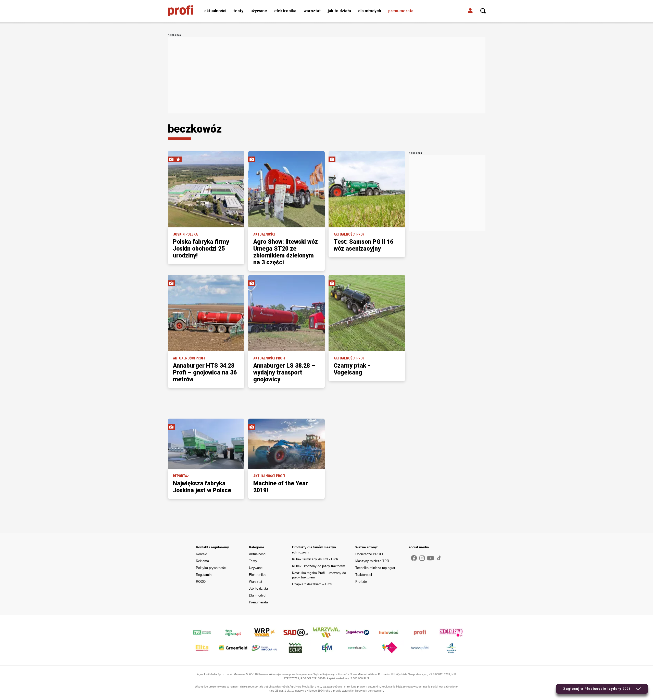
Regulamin (203, 575)
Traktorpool (363, 575)
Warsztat (312, 10)
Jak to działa (339, 10)
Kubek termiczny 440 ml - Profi (315, 559)
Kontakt (201, 554)
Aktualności (215, 10)
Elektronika (285, 10)
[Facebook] (414, 558)
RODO (201, 582)
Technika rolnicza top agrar (375, 568)
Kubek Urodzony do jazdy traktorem (318, 566)
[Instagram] (422, 558)
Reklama (202, 561)
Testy (238, 10)
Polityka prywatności (211, 568)
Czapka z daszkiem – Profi (312, 584)
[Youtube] (430, 558)
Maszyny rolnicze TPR (372, 561)
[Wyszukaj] (483, 11)
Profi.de (361, 582)
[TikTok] (439, 558)
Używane (258, 10)
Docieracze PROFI (369, 554)
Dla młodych (369, 10)
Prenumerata (400, 10)
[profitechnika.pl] (180, 11)
